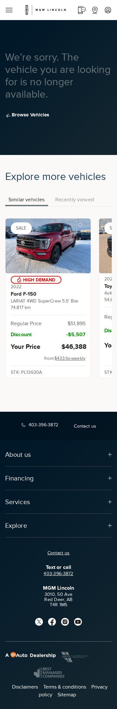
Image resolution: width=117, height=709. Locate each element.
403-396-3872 (58, 573)
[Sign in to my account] (108, 10)
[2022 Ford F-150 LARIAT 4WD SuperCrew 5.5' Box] (48, 246)
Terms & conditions (64, 687)
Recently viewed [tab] (74, 200)
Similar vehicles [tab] (26, 200)
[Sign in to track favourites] (81, 226)
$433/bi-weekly (69, 358)
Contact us (58, 552)
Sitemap (67, 695)
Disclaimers (25, 687)
